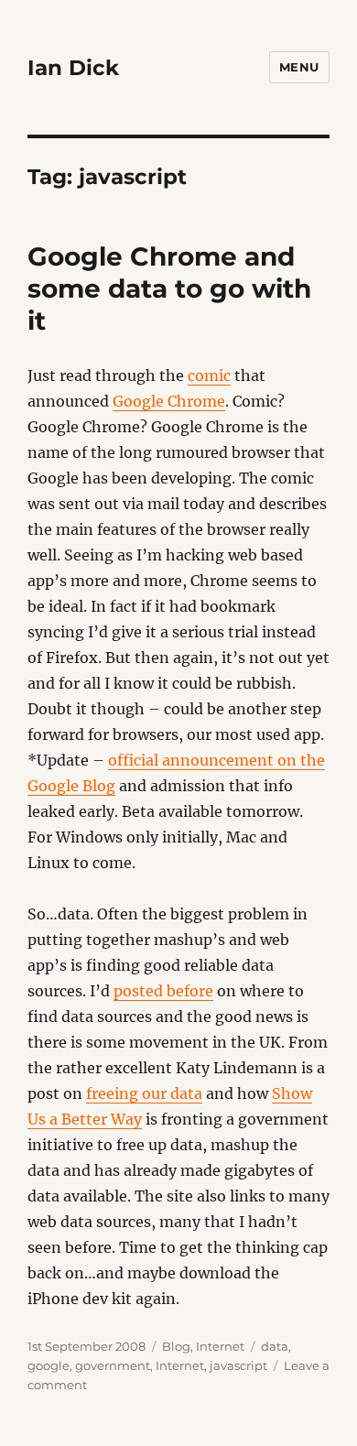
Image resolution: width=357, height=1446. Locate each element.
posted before (163, 991)
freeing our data (144, 1093)
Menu (299, 67)
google (48, 1365)
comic (209, 375)
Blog (176, 1346)
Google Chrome (169, 401)
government (112, 1365)
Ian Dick (73, 68)
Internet (220, 1346)
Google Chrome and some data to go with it (169, 288)
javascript (238, 1365)
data (274, 1346)
